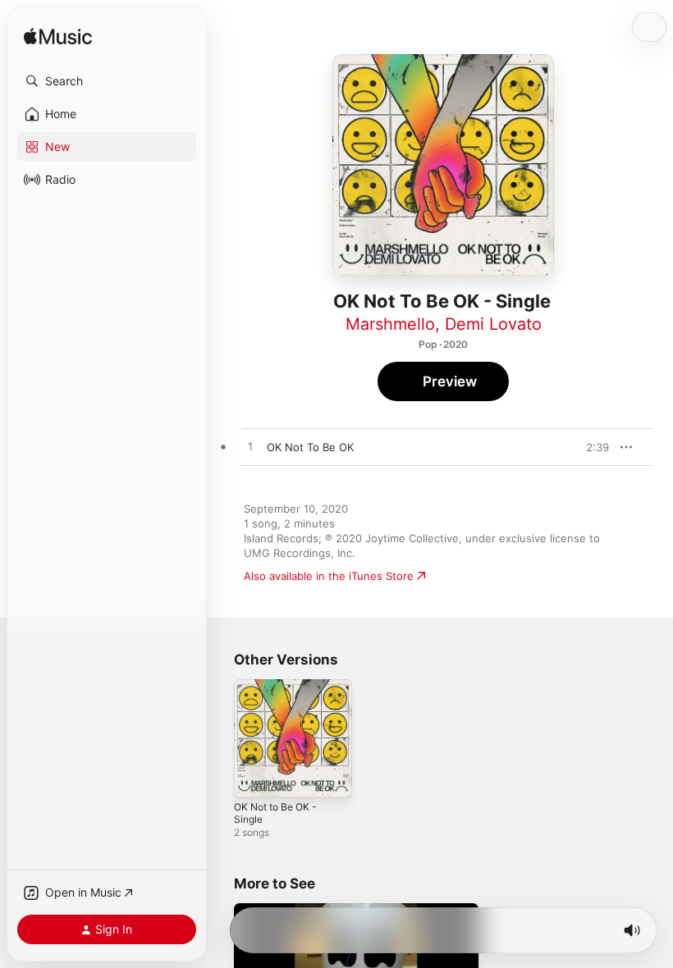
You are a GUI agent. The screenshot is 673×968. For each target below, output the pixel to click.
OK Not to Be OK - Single (275, 813)
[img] (58, 37)
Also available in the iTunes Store (329, 575)
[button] (106, 81)
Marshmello (390, 324)
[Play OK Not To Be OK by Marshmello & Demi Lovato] (250, 447)
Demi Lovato (493, 324)
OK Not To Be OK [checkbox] (310, 447)
